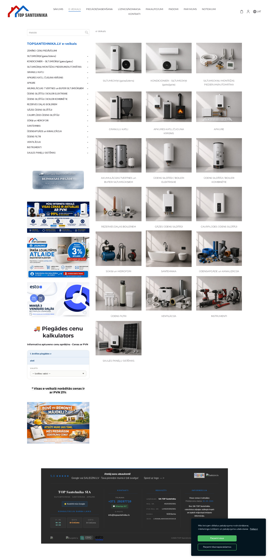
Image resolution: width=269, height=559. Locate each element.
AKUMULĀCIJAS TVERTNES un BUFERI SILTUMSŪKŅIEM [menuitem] (55, 88)
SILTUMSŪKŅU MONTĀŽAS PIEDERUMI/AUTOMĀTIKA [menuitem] (54, 66)
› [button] (88, 56)
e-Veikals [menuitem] (74, 9)
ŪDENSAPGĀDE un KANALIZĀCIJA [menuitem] (44, 131)
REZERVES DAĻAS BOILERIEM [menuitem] (42, 104)
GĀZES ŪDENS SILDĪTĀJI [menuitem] (39, 109)
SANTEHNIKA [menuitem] (34, 125)
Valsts (34, 368)
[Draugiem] (134, 549)
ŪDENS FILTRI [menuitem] (34, 136)
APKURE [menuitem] (31, 82)
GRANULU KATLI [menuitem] (35, 72)
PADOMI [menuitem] (174, 9)
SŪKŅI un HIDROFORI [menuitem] (37, 120)
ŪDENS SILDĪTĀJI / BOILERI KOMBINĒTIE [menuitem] (47, 99)
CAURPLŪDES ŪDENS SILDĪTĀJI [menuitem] (43, 115)
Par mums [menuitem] (190, 9)
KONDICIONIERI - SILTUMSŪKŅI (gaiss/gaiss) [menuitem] (50, 61)
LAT (258, 11)
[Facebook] (124, 549)
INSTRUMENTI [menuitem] (34, 147)
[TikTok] (129, 549)
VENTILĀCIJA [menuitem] (34, 142)
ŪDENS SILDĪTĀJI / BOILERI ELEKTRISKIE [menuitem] (47, 93)
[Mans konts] (248, 11)
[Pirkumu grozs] (241, 11)
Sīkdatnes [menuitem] (198, 462)
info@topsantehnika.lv (119, 515)
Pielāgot (254, 529)
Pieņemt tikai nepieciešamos (217, 547)
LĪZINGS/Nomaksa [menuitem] (129, 9)
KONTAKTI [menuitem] (134, 13)
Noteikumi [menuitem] (209, 9)
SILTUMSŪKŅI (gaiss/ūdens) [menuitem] (41, 56)
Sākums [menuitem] (58, 9)
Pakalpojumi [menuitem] (154, 9)
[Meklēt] (86, 32)
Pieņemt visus (217, 538)
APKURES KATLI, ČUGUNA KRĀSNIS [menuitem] (45, 77)
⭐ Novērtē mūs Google (74, 504)
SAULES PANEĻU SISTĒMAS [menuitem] (41, 152)
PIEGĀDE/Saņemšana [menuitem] (99, 9)
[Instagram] (139, 549)
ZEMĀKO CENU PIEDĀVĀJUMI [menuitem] (42, 50)
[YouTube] (145, 549)
